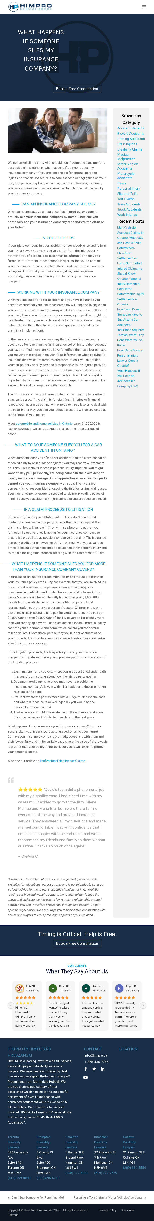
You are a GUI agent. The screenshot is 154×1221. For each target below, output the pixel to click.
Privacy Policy (107, 1210)
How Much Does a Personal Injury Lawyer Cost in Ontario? (130, 358)
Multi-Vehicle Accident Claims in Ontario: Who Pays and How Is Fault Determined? (130, 238)
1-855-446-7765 (97, 1062)
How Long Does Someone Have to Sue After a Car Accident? (129, 317)
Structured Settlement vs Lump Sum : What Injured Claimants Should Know (129, 263)
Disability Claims (130, 149)
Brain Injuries (127, 144)
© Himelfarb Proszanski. (37, 1210)
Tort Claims (126, 199)
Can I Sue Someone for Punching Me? (36, 1198)
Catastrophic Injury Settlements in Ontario (130, 299)
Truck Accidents (129, 209)
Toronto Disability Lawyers (14, 1142)
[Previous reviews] (11, 1005)
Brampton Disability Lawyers (44, 1142)
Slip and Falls (127, 194)
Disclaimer (127, 1210)
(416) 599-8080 (19, 1178)
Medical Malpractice (126, 157)
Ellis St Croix (32, 986)
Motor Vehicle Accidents (128, 166)
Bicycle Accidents (130, 133)
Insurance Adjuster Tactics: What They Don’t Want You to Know (130, 337)
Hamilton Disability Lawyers (71, 1142)
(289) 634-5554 (134, 1167)
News (121, 183)
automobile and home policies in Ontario (44, 423)
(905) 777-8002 (76, 1173)
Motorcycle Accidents (125, 176)
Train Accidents (129, 204)
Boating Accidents (131, 139)
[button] (144, 6)
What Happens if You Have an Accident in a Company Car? (128, 378)
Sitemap (13, 1215)
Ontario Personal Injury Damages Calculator (129, 284)
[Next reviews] (143, 1005)
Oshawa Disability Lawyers (129, 1142)
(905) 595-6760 (48, 1178)
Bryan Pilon (132, 986)
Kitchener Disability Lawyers (101, 1142)
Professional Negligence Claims (62, 761)
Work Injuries (127, 215)
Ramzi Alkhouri (98, 986)
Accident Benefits (130, 128)
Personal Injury (128, 188)
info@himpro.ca (96, 1055)
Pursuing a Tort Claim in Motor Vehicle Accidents (108, 1198)
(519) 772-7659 (105, 1173)
